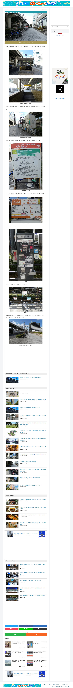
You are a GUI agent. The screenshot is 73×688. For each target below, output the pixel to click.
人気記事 (49, 684)
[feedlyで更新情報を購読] (15, 634)
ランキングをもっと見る (60, 35)
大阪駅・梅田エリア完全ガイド (60, 95)
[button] (40, 629)
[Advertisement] (26, 548)
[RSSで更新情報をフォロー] (36, 634)
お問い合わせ (58, 684)
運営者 (54, 684)
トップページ (7, 9)
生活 (10, 9)
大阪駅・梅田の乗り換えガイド (60, 98)
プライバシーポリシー (65, 684)
